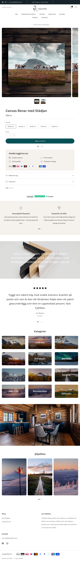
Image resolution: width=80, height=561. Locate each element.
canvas (11, 188)
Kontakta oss (6, 522)
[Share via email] (42, 146)
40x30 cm (11, 126)
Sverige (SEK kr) (6, 7)
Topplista (44, 17)
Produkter (52, 14)
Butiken (62, 14)
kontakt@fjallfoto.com (15, 2)
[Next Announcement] (53, 2)
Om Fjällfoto (6, 518)
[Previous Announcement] (27, 2)
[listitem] (40, 2)
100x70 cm (55, 126)
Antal (7, 132)
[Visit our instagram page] (5, 2)
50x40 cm (33, 126)
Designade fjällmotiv (28, 14)
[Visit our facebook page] (2, 2)
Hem (16, 14)
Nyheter (35, 17)
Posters (42, 14)
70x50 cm (44, 126)
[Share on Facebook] (38, 146)
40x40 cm (22, 126)
